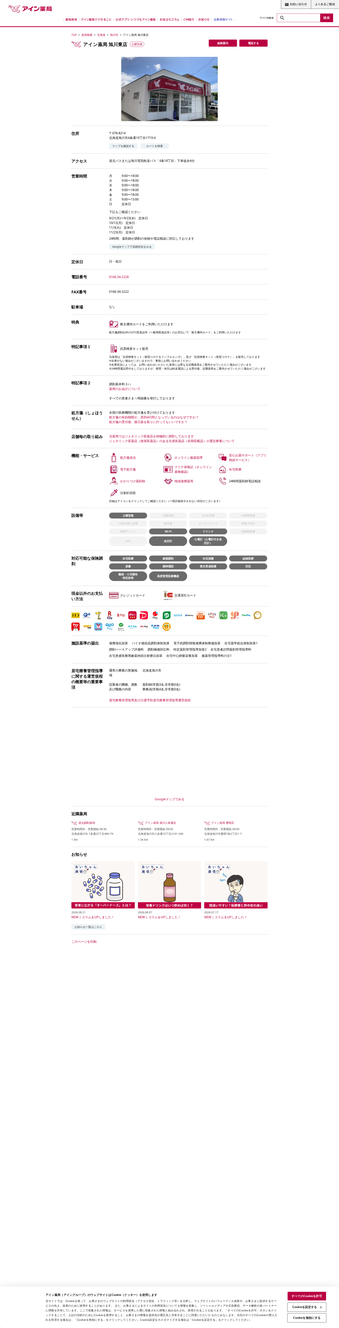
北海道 (101, 35)
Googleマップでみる (169, 799)
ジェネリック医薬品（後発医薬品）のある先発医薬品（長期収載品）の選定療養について (172, 441)
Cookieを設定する (304, 1307)
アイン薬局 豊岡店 (222, 823)
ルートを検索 (154, 146)
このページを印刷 (84, 941)
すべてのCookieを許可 (307, 1296)
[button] (169, 89)
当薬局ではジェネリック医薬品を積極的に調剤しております (151, 436)
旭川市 (114, 35)
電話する (253, 43)
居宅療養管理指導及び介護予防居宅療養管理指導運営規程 (150, 700)
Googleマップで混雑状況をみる (132, 246)
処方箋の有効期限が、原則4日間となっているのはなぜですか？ (154, 417)
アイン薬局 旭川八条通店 (160, 823)
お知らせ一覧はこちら (88, 927)
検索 (326, 17)
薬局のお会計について (124, 389)
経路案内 (222, 43)
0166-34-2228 (119, 277)
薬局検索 (86, 35)
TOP (74, 35)
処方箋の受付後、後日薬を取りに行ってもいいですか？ (148, 422)
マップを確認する (123, 146)
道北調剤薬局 (86, 823)
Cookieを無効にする (307, 1317)
